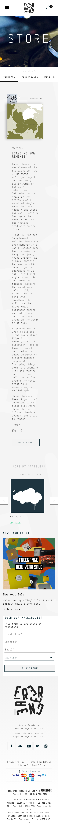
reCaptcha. (11, 627)
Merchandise (30, 76)
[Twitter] (37, 746)
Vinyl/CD (9, 76)
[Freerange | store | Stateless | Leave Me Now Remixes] (29, 8)
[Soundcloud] (20, 746)
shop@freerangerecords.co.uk (29, 736)
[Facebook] (11, 746)
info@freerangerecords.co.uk (29, 728)
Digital (49, 76)
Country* (11, 657)
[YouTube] (29, 746)
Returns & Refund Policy (31, 765)
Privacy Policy (15, 762)
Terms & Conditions (40, 762)
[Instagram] (46, 746)
